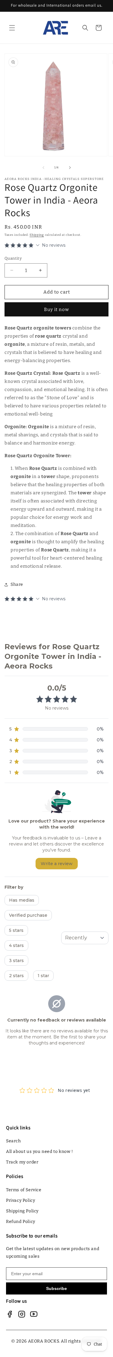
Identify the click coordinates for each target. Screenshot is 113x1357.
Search (13, 1141)
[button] (12, 27)
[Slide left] (43, 167)
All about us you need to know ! (39, 1151)
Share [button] (17, 584)
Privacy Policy (20, 1200)
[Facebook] (9, 1314)
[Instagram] (21, 1314)
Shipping (37, 235)
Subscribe (56, 1288)
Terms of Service (24, 1189)
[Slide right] (70, 167)
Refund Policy (20, 1221)
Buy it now (56, 309)
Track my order (22, 1162)
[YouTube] (33, 1314)
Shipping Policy (22, 1211)
